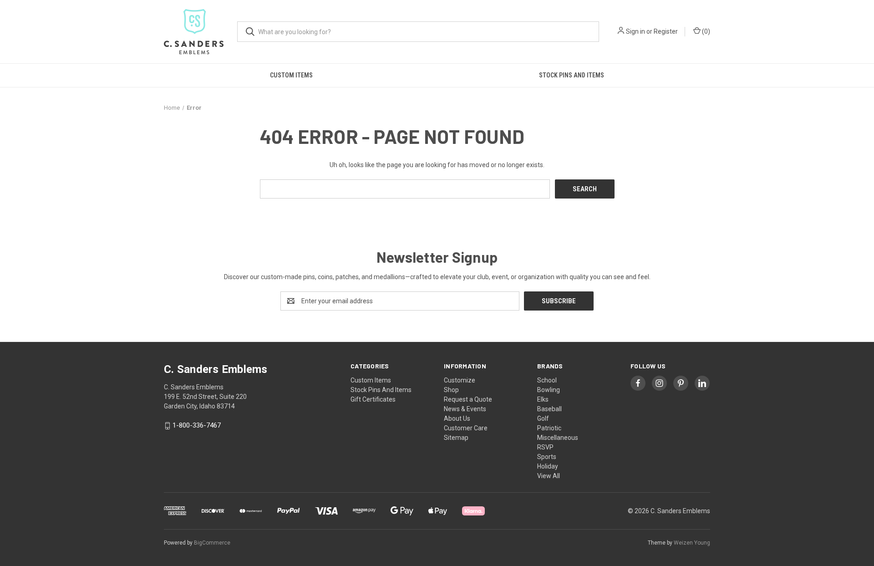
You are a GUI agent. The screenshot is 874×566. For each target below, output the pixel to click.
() (705, 31)
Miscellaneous (557, 437)
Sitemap (456, 437)
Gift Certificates (373, 399)
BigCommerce (212, 543)
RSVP (545, 447)
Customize (459, 380)
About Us (457, 418)
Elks (543, 399)
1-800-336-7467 (197, 426)
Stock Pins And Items (571, 75)
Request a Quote (468, 399)
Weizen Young (692, 543)
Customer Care (466, 428)
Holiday (547, 466)
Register (666, 31)
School (547, 380)
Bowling (548, 389)
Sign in (635, 31)
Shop (451, 389)
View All (548, 475)
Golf (543, 418)
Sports (546, 456)
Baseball (549, 409)
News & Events (465, 409)
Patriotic (549, 428)
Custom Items (291, 75)
